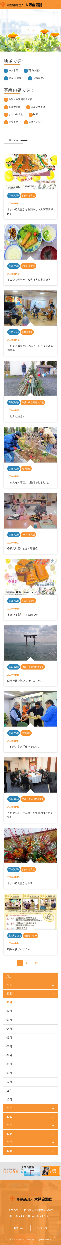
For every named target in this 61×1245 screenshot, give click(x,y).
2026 (9, 1150)
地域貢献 (13, 121)
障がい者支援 (38, 106)
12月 (9, 1099)
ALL (8, 976)
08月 (9, 1064)
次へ (36, 963)
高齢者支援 (15, 106)
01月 (9, 1002)
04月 (9, 1028)
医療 (35, 114)
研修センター (35, 121)
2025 (9, 1142)
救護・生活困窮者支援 (20, 99)
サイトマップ (40, 1228)
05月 (9, 1037)
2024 (9, 1133)
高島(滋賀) (38, 78)
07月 (9, 1055)
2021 (9, 1108)
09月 (9, 1073)
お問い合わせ (21, 1228)
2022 (9, 1116)
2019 (9, 985)
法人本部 (13, 70)
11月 (9, 1090)
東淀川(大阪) (15, 78)
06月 (9, 1046)
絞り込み (13, 140)
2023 (9, 1125)
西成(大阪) (34, 70)
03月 (9, 1019)
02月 (9, 1011)
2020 (9, 993)
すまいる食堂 (16, 114)
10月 (9, 1081)
